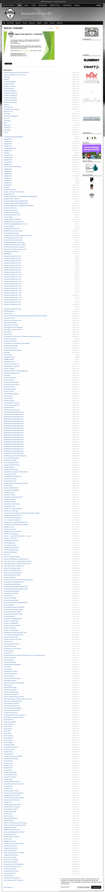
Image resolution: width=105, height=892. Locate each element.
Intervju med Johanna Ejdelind (11, 861)
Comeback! (6, 152)
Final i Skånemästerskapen (10, 772)
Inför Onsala (6, 118)
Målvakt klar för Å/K (8, 767)
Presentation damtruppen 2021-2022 (12, 256)
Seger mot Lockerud (8, 391)
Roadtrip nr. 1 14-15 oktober (10, 538)
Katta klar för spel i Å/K (9, 400)
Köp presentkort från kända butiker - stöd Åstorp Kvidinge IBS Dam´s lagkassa (22, 336)
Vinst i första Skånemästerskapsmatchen (13, 634)
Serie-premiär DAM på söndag (11, 549)
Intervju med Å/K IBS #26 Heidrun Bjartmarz (14, 797)
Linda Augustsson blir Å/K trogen (12, 403)
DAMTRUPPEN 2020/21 (9, 311)
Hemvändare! (7, 352)
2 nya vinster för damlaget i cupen (12, 705)
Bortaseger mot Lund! (9, 84)
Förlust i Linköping (8, 485)
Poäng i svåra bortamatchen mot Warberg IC (14, 852)
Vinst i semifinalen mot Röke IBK (11, 703)
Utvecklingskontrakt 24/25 (10, 148)
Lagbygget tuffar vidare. (9, 357)
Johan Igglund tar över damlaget (11, 109)
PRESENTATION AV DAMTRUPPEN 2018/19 (14, 412)
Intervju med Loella (8, 763)
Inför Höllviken (7, 130)
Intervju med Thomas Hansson (11, 859)
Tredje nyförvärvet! (8, 157)
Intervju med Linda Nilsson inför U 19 (12, 866)
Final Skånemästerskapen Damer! (12, 373)
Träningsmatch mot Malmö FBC (11, 694)
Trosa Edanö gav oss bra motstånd (12, 625)
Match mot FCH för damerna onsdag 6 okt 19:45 (15, 249)
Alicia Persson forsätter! (9, 318)
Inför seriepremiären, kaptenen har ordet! (13, 237)
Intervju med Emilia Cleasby (10, 850)
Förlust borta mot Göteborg (10, 845)
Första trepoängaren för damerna (11, 836)
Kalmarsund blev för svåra (10, 481)
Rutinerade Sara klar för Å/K (10, 689)
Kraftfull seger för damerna (10, 680)
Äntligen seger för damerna (10, 827)
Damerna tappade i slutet (10, 389)
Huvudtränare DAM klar (9, 467)
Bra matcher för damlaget (10, 868)
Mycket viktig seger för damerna (11, 790)
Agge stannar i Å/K (8, 751)
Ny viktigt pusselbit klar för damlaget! (12, 350)
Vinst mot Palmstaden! (9, 88)
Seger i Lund (7, 554)
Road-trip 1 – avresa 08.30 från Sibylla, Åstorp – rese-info (17, 536)
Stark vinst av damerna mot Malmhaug (13, 708)
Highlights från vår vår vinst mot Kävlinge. (13, 221)
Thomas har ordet (8, 685)
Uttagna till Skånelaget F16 (10, 91)
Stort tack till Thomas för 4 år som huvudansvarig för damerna (18, 579)
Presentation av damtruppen (10, 102)
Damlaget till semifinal (9, 407)
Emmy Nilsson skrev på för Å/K (11, 593)
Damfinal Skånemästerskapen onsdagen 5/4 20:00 (16, 588)
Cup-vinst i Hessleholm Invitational (12, 556)
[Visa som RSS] (57, 28)
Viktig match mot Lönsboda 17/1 (11, 364)
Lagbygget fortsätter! (9, 359)
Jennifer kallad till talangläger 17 (11, 393)
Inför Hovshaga (7, 666)
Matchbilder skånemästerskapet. (11, 212)
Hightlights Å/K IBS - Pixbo (10, 841)
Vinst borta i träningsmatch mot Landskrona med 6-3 (16, 559)
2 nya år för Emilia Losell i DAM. (11, 325)
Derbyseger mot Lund (9, 526)
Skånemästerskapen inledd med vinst (12, 515)
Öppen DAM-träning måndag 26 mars (12, 476)
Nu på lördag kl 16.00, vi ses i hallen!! (12, 648)
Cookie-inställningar (8, 887)
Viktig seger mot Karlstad (10, 501)
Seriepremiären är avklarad (10, 857)
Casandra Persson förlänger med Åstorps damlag (15, 471)
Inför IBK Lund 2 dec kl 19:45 (10, 210)
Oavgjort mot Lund (8, 111)
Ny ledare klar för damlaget (10, 460)
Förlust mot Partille (8, 786)
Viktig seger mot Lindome (10, 529)
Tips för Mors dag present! (10, 338)
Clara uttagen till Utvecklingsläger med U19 (14, 582)
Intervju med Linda (8, 770)
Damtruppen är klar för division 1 (11, 871)
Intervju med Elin (7, 733)
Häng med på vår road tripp (10, 687)
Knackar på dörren (8, 313)
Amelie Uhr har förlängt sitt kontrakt (12, 568)
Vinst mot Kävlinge (8, 217)
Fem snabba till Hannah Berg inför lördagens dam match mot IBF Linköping (21, 513)
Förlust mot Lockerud (9, 605)
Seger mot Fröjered (8, 816)
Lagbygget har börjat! (9, 361)
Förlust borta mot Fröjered (10, 598)
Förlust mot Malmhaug (9, 226)
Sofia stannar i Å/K (8, 398)
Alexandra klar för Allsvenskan (11, 758)
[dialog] (81, 883)
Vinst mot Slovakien (8, 875)
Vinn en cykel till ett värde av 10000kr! (12, 611)
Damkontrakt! (7, 77)
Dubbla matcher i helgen (9, 506)
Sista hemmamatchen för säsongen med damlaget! (16, 483)
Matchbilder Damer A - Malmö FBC (12, 198)
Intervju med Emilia (8, 761)
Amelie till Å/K (7, 731)
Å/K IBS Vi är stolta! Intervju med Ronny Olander (15, 825)
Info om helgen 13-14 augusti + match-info (14, 717)
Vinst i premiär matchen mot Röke (12, 409)
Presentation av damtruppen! (10, 95)
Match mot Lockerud (9, 660)
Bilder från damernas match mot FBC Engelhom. (15, 244)
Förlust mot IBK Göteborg (10, 811)
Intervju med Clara (8, 740)
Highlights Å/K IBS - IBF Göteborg (12, 806)
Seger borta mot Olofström (10, 777)
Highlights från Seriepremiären (11, 855)
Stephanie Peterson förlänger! (11, 469)
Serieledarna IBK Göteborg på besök (12, 531)
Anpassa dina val (65, 887)
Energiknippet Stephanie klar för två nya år (14, 783)
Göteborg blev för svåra (9, 494)
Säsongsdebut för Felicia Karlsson (12, 504)
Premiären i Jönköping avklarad (11, 692)
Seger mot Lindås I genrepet (10, 552)
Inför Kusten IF (7, 125)
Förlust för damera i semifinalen (11, 405)
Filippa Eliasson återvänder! (10, 322)
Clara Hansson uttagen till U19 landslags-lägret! (15, 455)
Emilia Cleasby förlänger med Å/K (12, 591)
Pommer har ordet (8, 653)
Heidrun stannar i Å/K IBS (10, 722)
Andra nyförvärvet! (8, 162)
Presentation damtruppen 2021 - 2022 (12, 274)
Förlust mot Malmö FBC (9, 873)
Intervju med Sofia (8, 728)
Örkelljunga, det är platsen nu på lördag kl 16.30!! (15, 632)
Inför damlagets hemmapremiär (11, 233)
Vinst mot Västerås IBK (9, 676)
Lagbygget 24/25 (8, 139)
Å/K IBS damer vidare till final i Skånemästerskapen (16, 602)
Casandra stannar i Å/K (9, 749)
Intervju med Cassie (8, 735)
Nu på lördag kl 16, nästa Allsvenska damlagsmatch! (16, 524)
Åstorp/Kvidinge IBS (9, 5)
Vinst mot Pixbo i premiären (10, 545)
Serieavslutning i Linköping (10, 478)
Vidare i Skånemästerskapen (10, 818)
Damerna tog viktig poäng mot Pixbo (12, 804)
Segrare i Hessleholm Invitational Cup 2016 (14, 696)
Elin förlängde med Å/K (9, 744)
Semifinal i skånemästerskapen (11, 487)
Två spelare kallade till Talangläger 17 (12, 664)
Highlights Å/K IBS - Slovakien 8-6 (12, 878)
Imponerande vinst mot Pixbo (10, 671)
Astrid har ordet (7, 802)
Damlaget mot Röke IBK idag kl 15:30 (12, 309)
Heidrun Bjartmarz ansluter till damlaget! (13, 327)
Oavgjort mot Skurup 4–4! (10, 86)
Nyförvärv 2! (6, 104)
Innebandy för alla (55, 5)
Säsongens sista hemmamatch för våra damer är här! (16, 72)
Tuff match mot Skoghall (9, 499)
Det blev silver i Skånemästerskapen (12, 584)
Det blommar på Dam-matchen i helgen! (13, 614)
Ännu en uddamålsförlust (10, 834)
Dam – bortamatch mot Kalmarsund (12, 520)
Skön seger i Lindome (9, 492)
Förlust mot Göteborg (9, 650)
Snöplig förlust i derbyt (9, 387)
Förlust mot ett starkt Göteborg (11, 600)
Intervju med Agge (8, 742)
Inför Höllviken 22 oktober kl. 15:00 (12, 214)
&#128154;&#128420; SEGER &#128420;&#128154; (16, 203)
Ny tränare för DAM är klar (10, 577)
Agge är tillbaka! (7, 331)
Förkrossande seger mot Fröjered (12, 644)
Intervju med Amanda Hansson (11, 747)
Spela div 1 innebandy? (13, 28)
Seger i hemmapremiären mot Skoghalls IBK (14, 683)
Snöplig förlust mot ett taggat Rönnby (13, 618)
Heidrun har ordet (8, 813)
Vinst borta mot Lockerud (10, 657)
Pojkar (33, 5)
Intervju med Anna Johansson (11, 809)
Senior (19, 5)
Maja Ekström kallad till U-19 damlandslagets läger (16, 370)
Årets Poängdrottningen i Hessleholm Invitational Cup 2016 (17, 699)
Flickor (26, 5)
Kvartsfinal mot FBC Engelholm (11, 116)
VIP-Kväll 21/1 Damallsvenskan (11, 623)
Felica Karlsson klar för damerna (11, 382)
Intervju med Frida (8, 726)
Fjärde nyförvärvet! (8, 155)
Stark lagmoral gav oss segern (11, 637)
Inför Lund (6, 132)
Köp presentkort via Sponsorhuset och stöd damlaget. (16, 343)
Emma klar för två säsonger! (10, 341)
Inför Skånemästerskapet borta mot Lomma (14, 242)
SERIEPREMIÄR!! (7, 253)
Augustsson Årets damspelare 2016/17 (13, 572)
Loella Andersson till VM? (10, 474)
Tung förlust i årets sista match (11, 510)
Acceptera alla (96, 887)
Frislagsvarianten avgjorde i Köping (12, 678)
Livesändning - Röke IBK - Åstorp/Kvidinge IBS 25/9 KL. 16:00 (18, 235)
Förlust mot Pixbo (8, 839)
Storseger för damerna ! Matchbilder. (12, 219)
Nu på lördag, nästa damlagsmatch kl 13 (13, 497)
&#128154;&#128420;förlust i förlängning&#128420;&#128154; (18, 205)
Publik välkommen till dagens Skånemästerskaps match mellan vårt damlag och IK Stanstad (25, 315)
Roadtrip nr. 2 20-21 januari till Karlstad (13, 508)
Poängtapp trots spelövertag (10, 848)
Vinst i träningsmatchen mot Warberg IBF (13, 136)
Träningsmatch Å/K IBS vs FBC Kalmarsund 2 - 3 (15, 715)
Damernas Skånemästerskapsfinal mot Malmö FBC (16, 586)
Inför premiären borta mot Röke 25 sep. (13, 240)
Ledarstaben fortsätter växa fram (11, 465)
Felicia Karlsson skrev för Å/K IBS (11, 710)
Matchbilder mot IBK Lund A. (10, 208)
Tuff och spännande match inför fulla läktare (14, 607)
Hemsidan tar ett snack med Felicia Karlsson (14, 191)
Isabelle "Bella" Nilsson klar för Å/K (12, 575)
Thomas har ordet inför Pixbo (10, 673)
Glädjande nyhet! (8, 334)
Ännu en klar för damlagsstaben (11, 458)
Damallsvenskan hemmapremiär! (11, 547)
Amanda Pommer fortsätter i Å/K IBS (12, 570)
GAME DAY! (6, 79)
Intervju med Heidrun (8, 719)
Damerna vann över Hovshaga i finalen (13, 701)
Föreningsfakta (67, 5)
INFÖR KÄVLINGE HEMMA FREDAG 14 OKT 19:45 (15, 224)
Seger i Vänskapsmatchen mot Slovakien (13, 880)
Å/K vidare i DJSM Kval (9, 380)
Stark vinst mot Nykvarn (9, 616)
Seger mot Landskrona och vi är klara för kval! (14, 74)
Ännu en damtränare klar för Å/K (11, 462)
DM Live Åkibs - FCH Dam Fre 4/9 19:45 (13, 329)
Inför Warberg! (7, 120)
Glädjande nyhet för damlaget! (11, 345)
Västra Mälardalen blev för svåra (11, 540)
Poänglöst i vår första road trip (11, 533)
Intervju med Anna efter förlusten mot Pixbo (14, 843)
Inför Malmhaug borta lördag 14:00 (12, 228)
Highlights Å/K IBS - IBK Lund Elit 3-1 (12, 795)
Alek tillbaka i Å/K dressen (10, 377)
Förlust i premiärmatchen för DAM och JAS (14, 566)
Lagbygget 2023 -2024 (9, 194)
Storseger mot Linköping (10, 627)
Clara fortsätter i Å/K (8, 754)
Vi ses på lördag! (8, 669)
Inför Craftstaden (8, 185)
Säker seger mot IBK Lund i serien (12, 800)
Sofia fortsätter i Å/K (8, 738)
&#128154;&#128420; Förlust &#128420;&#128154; (16, 201)
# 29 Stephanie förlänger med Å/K (12, 781)
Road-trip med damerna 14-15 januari (12, 639)
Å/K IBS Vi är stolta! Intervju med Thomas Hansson (15, 822)
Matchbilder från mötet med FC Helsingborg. (14, 247)
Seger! (5, 123)
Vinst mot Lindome (8, 595)
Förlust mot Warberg (8, 820)
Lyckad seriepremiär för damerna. (12, 251)
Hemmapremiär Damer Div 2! (10, 93)
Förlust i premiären (8, 396)
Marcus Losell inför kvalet (10, 189)
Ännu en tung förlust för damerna (11, 384)
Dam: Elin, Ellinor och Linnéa (10, 348)
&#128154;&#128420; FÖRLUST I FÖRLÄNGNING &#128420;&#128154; (20, 196)
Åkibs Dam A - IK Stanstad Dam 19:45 (12, 320)
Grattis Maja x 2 (7, 375)
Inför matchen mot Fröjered (10, 646)
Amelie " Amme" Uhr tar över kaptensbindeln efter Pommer (17, 561)
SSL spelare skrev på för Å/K (10, 712)
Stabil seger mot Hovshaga (10, 662)
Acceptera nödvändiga (83, 887)
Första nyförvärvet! (8, 107)
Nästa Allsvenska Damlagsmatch (11, 490)
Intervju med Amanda (9, 724)
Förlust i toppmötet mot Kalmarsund (12, 517)
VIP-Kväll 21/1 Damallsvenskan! (11, 621)
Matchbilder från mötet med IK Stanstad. (13, 231)
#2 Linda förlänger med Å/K (10, 774)
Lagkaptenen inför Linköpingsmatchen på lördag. (15, 522)
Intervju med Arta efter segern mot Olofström (14, 832)
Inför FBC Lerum (7, 127)
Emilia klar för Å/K (8, 765)
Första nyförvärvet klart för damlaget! (12, 166)
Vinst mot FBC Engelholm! (10, 81)
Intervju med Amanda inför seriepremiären (13, 864)
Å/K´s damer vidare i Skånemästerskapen (13, 793)
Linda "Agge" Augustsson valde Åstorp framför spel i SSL (17, 563)
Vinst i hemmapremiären (9, 543)
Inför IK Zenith (7, 113)
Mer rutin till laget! (8, 354)
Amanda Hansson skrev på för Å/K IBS (13, 756)
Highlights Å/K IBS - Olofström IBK (12, 829)
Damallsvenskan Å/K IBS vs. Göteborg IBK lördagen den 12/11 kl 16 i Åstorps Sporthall (24, 655)
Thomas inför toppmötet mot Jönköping (13, 609)
